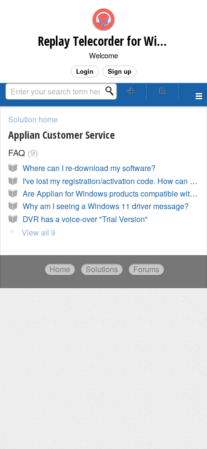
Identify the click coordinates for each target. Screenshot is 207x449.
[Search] (112, 91)
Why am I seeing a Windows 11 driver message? (106, 205)
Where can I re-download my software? (89, 167)
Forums (146, 269)
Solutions (102, 269)
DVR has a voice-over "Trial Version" (85, 218)
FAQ (21, 152)
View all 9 (38, 232)
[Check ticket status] (163, 91)
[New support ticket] (131, 91)
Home (60, 269)
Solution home (33, 119)
